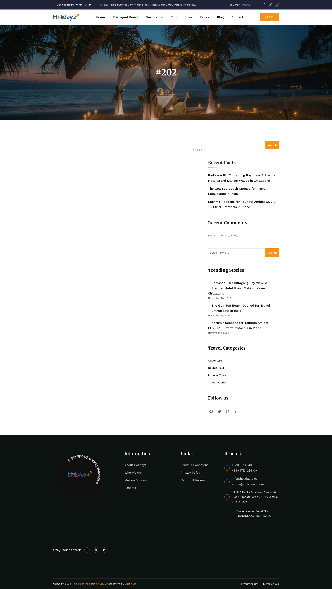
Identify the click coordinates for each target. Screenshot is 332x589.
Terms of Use (271, 583)
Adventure (215, 360)
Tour (174, 17)
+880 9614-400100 (245, 465)
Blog (220, 17)
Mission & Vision (135, 480)
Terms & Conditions (194, 465)
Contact (237, 17)
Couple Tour (216, 367)
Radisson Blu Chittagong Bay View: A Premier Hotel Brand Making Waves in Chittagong (238, 288)
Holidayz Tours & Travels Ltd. (88, 583)
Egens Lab (130, 583)
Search (272, 145)
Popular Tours (217, 375)
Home (100, 17)
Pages (204, 17)
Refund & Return (193, 480)
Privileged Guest (125, 17)
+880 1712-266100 (244, 470)
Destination (154, 17)
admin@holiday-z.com (248, 484)
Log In (269, 16)
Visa (188, 17)
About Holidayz (135, 465)
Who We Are (133, 472)
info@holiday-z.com (246, 478)
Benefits (130, 488)
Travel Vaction (217, 382)
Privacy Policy (190, 472)
